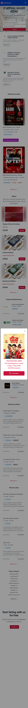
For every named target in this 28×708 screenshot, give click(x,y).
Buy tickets (15, 373)
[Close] (25, 331)
